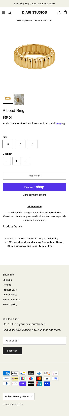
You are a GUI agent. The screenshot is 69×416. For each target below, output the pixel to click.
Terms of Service (11, 299)
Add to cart (34, 175)
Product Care (10, 289)
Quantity (7, 153)
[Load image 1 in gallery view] (34, 57)
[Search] (11, 12)
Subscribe (12, 350)
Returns (7, 284)
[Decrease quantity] (7, 161)
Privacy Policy (10, 294)
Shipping (7, 280)
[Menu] (3, 12)
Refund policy (10, 304)
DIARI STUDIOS (16, 404)
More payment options (34, 194)
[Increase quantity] (26, 161)
